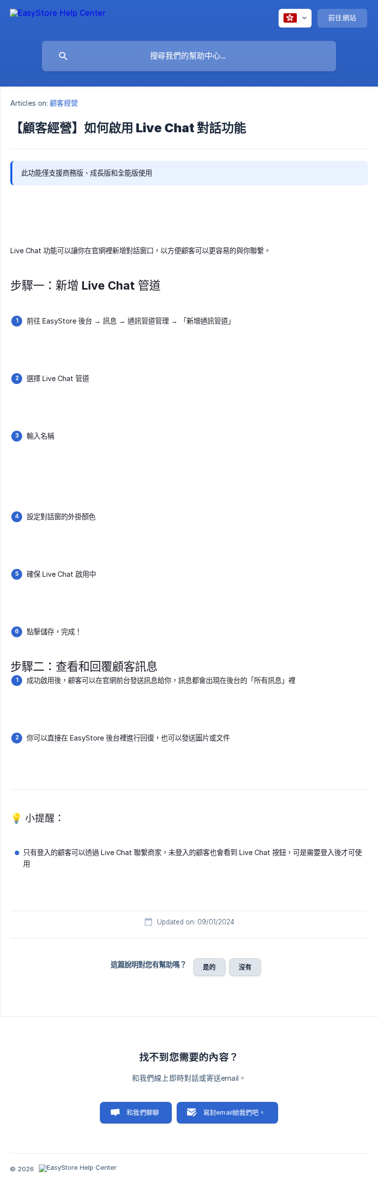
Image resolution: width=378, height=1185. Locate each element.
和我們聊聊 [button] (142, 1112)
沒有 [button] (245, 967)
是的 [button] (209, 967)
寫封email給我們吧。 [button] (234, 1112)
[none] (58, 18)
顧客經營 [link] (63, 103)
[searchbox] (189, 56)
